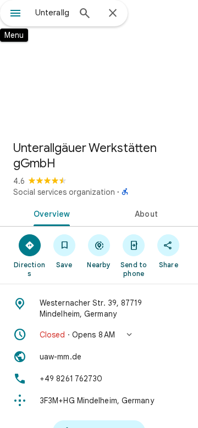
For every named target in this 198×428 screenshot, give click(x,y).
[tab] (49, 213)
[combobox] (52, 12)
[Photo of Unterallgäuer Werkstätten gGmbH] (99, 66)
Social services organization (64, 192)
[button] (99, 335)
